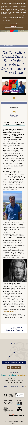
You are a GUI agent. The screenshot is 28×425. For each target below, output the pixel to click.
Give (14, 348)
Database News (14, 357)
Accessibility (14, 387)
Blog (14, 352)
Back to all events (9, 45)
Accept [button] (13, 23)
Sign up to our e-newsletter (13, 362)
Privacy (6, 386)
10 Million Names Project (9, 311)
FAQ (23, 386)
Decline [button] (13, 26)
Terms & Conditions (15, 386)
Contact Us (14, 343)
